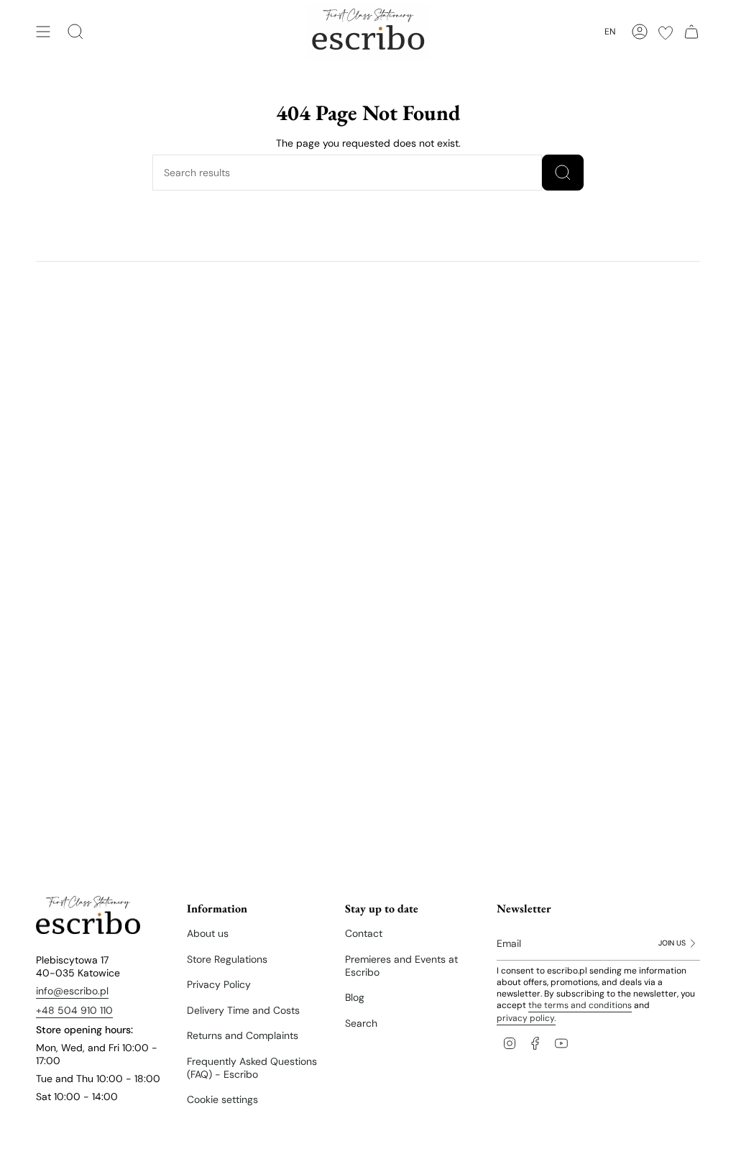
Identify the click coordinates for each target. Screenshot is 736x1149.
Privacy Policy (219, 984)
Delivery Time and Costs (243, 1010)
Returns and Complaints (242, 1035)
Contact (363, 933)
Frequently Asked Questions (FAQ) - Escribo (252, 1068)
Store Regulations (227, 959)
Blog (354, 997)
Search (361, 1023)
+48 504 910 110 (74, 1010)
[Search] (563, 173)
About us (208, 933)
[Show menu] (43, 32)
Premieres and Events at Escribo (401, 966)
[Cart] (691, 32)
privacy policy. (526, 1018)
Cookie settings (222, 1099)
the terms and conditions (580, 1005)
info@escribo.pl (72, 990)
